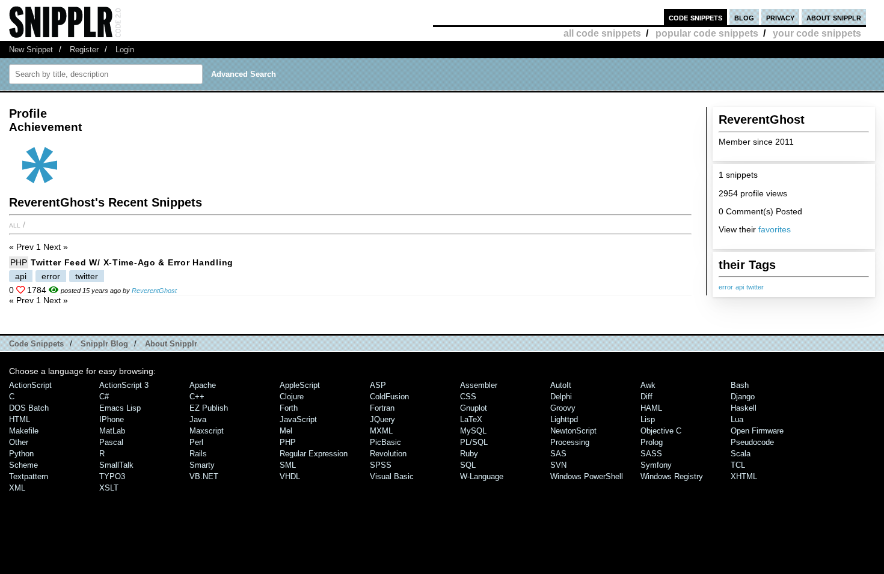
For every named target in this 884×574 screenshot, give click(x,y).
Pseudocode (752, 442)
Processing (569, 442)
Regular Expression (314, 453)
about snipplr (833, 17)
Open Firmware (757, 430)
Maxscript (206, 430)
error (726, 287)
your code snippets (817, 33)
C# (104, 396)
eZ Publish (208, 407)
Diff (646, 396)
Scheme (23, 465)
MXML (381, 430)
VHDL (290, 476)
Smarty (202, 465)
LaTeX (471, 419)
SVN (558, 465)
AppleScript (300, 385)
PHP (18, 262)
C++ (196, 396)
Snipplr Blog (104, 343)
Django (743, 396)
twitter (755, 287)
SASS (651, 453)
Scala (740, 453)
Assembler (478, 385)
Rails (198, 453)
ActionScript (30, 385)
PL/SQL (474, 442)
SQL (468, 465)
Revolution (388, 453)
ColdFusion (389, 396)
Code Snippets (36, 343)
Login (124, 49)
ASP (378, 385)
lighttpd (564, 419)
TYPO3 (112, 476)
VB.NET (203, 476)
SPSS (380, 465)
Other (18, 442)
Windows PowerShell (586, 476)
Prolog (651, 442)
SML (288, 465)
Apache (202, 385)
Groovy (563, 407)
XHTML (744, 476)
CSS (468, 396)
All (14, 224)
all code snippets (602, 33)
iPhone (111, 419)
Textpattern (28, 476)
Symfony (656, 465)
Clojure (292, 396)
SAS (558, 453)
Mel (286, 430)
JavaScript (298, 419)
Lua (737, 419)
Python (21, 453)
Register (84, 49)
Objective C (660, 430)
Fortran (382, 407)
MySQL (473, 430)
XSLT (108, 487)
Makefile (23, 430)
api (739, 287)
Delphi (561, 396)
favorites (774, 229)
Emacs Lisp (120, 407)
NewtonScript (573, 430)
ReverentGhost (154, 290)
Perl (196, 442)
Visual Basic (392, 476)
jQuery (382, 419)
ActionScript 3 (124, 385)
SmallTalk (116, 465)
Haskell (744, 407)
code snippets (695, 17)
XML (17, 487)
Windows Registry (671, 476)
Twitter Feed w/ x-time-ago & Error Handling (132, 262)
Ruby (469, 453)
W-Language (481, 476)
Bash (740, 385)
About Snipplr (171, 343)
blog (744, 17)
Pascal (111, 442)
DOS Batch (29, 407)
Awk (647, 385)
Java (197, 419)
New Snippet (31, 49)
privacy (780, 17)
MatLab (112, 430)
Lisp (647, 419)
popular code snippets (706, 33)
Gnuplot (473, 407)
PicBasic (385, 442)
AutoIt (560, 385)
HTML (19, 419)
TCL (738, 465)
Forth (289, 407)
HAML (651, 407)
